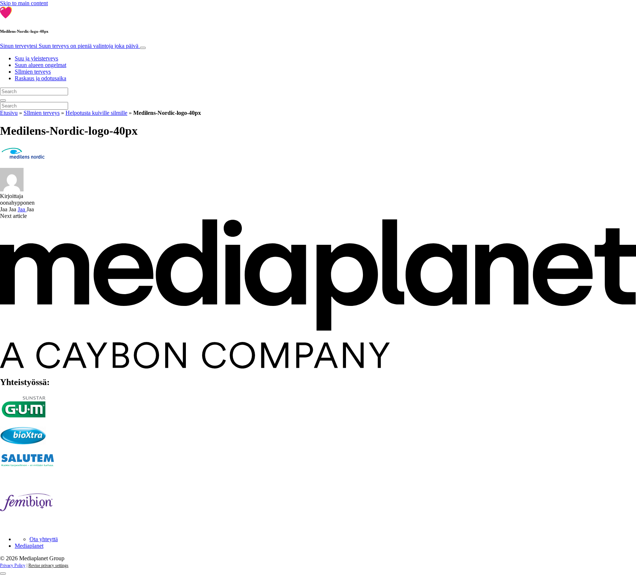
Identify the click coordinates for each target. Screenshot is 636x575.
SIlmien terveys (33, 71)
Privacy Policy (12, 565)
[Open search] (3, 100)
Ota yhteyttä (43, 539)
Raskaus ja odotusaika (40, 78)
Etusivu (9, 113)
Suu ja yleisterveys (36, 58)
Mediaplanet (29, 546)
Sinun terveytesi (69, 46)
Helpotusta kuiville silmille (96, 113)
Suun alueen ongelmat (40, 65)
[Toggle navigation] (143, 48)
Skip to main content (24, 3)
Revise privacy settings (48, 565)
